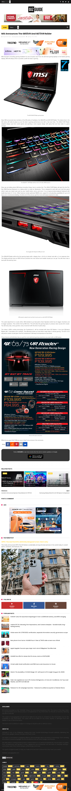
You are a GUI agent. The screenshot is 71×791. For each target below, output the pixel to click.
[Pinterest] (16, 444)
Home (5, 27)
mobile (5, 473)
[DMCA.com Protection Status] (7, 758)
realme (57, 766)
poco (40, 772)
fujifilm (49, 772)
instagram (14, 779)
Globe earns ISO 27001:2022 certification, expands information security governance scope (39, 632)
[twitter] (66, 1)
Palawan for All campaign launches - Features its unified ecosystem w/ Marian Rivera (37, 688)
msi (33, 36)
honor (4, 769)
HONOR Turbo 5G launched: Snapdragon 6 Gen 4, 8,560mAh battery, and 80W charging (38, 617)
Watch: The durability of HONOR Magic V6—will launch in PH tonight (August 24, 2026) (37, 672)
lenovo (50, 769)
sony (4, 772)
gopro (58, 779)
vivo (48, 766)
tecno (60, 769)
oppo (27, 766)
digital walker (32, 776)
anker (24, 779)
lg (41, 769)
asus (23, 769)
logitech (54, 776)
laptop (29, 36)
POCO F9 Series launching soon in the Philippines (12, 482)
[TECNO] (35, 787)
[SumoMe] (25, 444)
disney (49, 779)
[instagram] (63, 1)
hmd (41, 779)
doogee (44, 776)
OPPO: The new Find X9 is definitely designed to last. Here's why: (24, 542)
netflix (5, 776)
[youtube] (68, 1)
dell (4, 779)
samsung (16, 766)
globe (27, 473)
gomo (32, 779)
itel (22, 776)
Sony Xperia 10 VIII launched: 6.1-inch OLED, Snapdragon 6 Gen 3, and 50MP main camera (58, 481)
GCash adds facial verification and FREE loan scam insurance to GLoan (33, 664)
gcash (22, 772)
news (35, 36)
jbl (63, 776)
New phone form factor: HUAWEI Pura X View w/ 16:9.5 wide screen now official (35, 640)
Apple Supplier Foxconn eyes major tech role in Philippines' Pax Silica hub (33, 648)
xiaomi (38, 766)
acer (13, 772)
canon (14, 776)
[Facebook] (8, 444)
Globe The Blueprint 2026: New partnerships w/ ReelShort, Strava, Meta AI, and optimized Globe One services (35, 480)
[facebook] (60, 1)
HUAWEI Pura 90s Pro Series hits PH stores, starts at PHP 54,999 (30, 656)
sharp (58, 772)
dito (32, 772)
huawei (5, 766)
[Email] (21, 444)
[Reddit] (12, 444)
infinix (32, 769)
